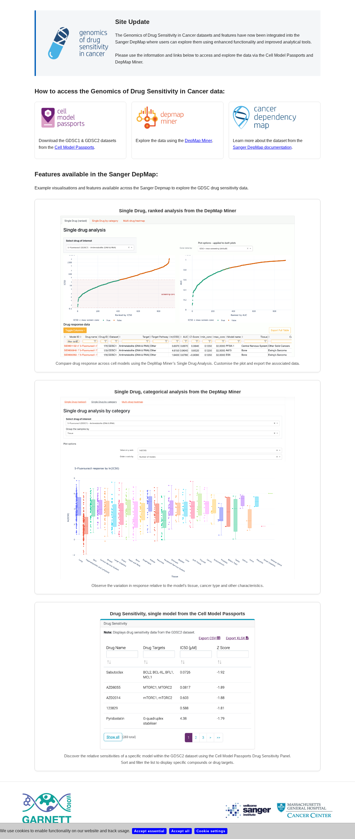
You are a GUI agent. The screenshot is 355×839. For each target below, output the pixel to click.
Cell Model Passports (74, 147)
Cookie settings (210, 831)
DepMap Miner (198, 140)
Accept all (180, 831)
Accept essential (149, 831)
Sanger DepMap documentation (262, 147)
